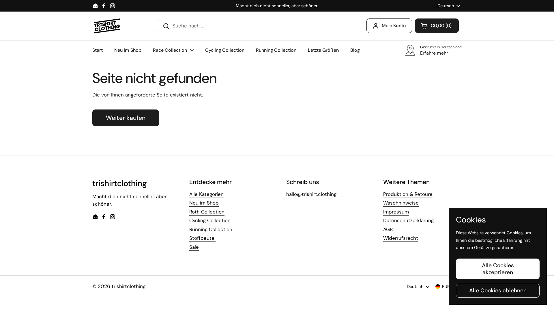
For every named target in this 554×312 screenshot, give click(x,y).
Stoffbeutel (202, 238)
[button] (437, 25)
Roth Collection (206, 212)
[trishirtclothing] (107, 26)
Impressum (396, 212)
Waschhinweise (401, 203)
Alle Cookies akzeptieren (498, 269)
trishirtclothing (128, 286)
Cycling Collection (210, 220)
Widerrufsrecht (400, 238)
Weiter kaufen (125, 118)
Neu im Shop (204, 203)
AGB (388, 229)
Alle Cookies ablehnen (498, 290)
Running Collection (210, 229)
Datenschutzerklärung (408, 220)
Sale (194, 247)
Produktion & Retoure (408, 194)
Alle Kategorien (206, 194)
